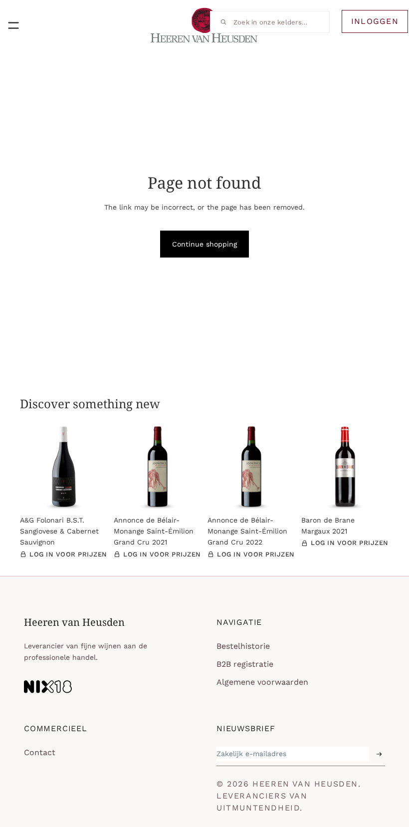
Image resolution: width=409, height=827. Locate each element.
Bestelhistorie (243, 646)
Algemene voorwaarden (262, 682)
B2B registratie (244, 664)
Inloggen (375, 21)
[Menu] (13, 25)
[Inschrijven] (379, 754)
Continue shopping (204, 244)
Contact (39, 752)
